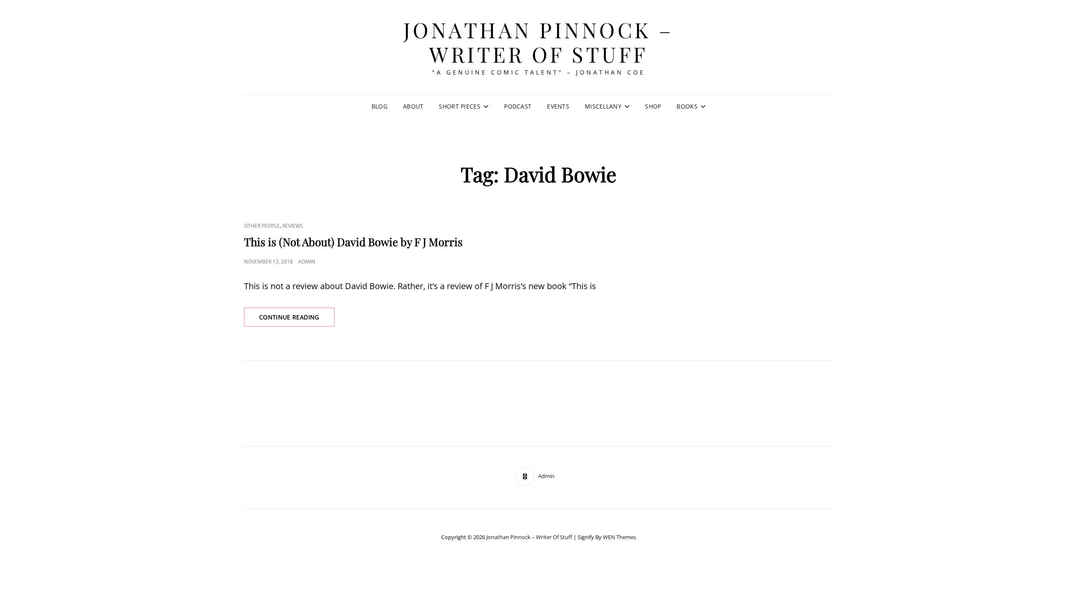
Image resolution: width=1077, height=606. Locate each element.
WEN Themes (619, 537)
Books (686, 106)
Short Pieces (459, 106)
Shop (653, 106)
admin (306, 261)
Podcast (517, 106)
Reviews (292, 225)
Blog (379, 106)
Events (558, 106)
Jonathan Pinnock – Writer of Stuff (538, 42)
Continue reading (296, 320)
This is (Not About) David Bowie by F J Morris (353, 241)
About (413, 106)
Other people (262, 225)
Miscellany (603, 106)
